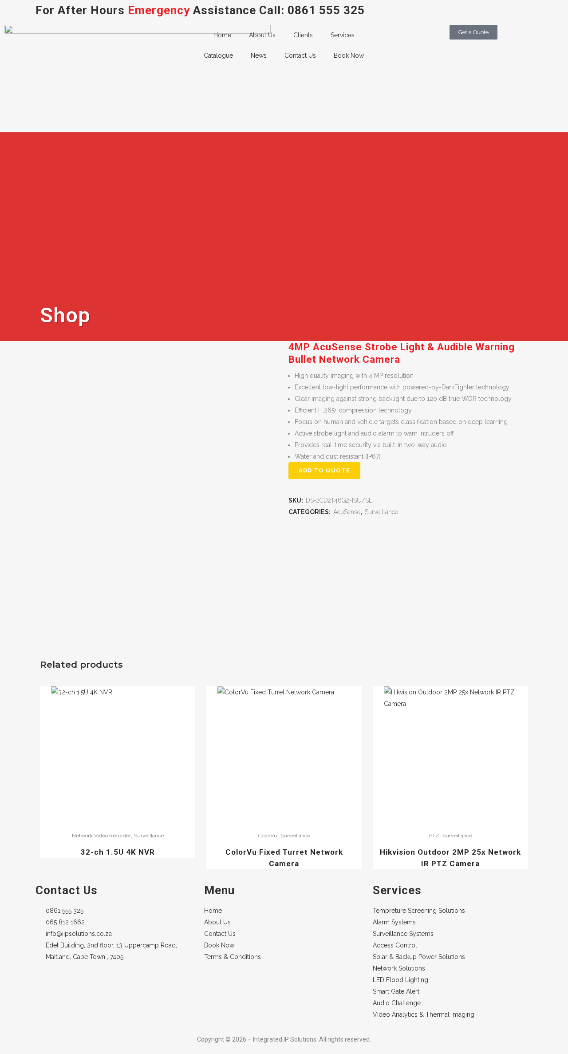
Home (222, 35)
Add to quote (324, 470)
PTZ (434, 835)
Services (343, 35)
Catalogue (218, 55)
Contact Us (300, 55)
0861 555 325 (326, 10)
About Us (262, 35)
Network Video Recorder (101, 835)
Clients (303, 35)
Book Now (349, 55)
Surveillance (381, 511)
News (259, 55)
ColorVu (267, 835)
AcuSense (346, 511)
